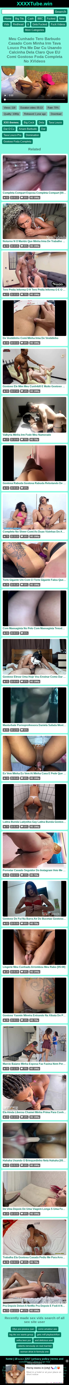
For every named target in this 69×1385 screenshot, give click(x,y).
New (62, 18)
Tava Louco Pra (12, 135)
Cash (31, 18)
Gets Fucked (40, 24)
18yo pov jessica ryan (23, 1329)
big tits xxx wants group (21, 1334)
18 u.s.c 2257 (22, 1359)
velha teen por (23, 1340)
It (28, 24)
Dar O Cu (9, 129)
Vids (6, 24)
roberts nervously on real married (35, 1346)
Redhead (18, 24)
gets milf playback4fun (48, 1334)
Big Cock (29, 122)
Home (7, 18)
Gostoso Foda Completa (17, 141)
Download (56, 114)
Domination (32, 135)
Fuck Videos (58, 24)
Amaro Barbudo (28, 129)
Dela (41, 122)
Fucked (51, 18)
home (9, 1359)
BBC (40, 18)
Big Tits (19, 18)
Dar (43, 129)
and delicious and (44, 1340)
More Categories (34, 30)
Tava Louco (55, 122)
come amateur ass (47, 1329)
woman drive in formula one (34, 1351)
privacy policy (40, 1359)
